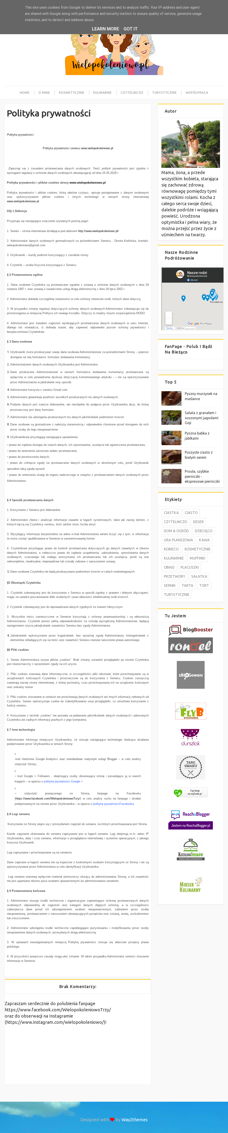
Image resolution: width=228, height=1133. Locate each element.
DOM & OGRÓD (176, 531)
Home (25, 92)
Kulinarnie (102, 92)
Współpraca (197, 92)
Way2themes (135, 1119)
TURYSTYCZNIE (176, 595)
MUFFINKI (197, 558)
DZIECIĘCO (203, 531)
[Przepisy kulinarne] (190, 892)
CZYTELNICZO (175, 522)
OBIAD (169, 567)
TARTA (187, 585)
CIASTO (191, 513)
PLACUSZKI (190, 567)
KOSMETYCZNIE (198, 549)
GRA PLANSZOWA (178, 540)
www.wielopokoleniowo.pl (87, 182)
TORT (204, 585)
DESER (198, 522)
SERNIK (170, 585)
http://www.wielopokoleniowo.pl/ (98, 231)
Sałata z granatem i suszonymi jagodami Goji (201, 418)
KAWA (204, 540)
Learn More (105, 29)
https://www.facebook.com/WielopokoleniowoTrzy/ (48, 798)
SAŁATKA (199, 576)
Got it (131, 29)
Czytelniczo (132, 92)
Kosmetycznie (71, 92)
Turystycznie (164, 92)
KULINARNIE (174, 558)
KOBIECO (171, 549)
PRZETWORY (174, 576)
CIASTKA (171, 513)
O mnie (44, 92)
